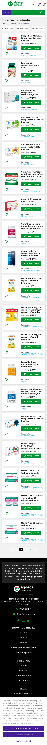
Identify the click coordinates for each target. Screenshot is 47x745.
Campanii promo (23, 652)
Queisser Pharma (28, 55)
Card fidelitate (23, 675)
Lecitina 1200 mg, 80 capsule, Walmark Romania (31, 337)
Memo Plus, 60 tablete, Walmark (32, 524)
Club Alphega (23, 680)
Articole (24, 642)
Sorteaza (9, 28)
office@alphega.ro (25, 614)
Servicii (23, 637)
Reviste (23, 665)
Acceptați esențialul (23, 735)
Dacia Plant (26, 82)
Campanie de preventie (23, 648)
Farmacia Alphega (8, 23)
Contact (23, 670)
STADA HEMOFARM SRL (31, 191)
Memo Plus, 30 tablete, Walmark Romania (32, 472)
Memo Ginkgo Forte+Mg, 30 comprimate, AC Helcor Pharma (32, 446)
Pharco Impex (27, 216)
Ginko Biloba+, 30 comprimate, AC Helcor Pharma (32, 119)
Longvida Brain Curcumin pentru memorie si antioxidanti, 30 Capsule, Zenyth (29, 364)
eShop (23, 632)
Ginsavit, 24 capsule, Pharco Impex (31, 200)
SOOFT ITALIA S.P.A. (29, 110)
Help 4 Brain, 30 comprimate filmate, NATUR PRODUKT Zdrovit (31, 253)
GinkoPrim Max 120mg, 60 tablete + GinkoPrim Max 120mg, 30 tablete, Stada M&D (32, 174)
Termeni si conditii (23, 693)
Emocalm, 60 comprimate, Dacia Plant (30, 65)
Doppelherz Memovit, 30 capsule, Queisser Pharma (31, 38)
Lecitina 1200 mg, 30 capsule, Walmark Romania (31, 280)
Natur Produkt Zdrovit (30, 271)
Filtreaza (24, 28)
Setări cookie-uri (23, 741)
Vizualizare (40, 28)
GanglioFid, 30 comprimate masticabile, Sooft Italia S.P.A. (29, 92)
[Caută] (41, 12)
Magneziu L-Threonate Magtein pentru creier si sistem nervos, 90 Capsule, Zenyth (32, 391)
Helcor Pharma (27, 137)
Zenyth (24, 243)
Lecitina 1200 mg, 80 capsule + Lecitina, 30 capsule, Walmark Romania (31, 309)
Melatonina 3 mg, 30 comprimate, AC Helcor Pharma (32, 418)
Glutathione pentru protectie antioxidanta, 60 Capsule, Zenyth (32, 226)
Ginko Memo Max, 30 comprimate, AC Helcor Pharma (32, 147)
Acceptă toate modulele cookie (23, 728)
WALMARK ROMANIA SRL (32, 298)
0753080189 (24, 609)
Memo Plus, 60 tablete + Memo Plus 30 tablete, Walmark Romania (32, 498)
